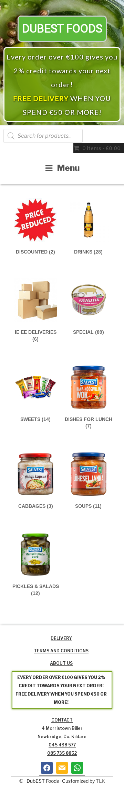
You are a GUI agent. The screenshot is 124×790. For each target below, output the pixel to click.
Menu (68, 168)
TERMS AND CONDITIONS (61, 650)
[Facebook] (46, 767)
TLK (100, 781)
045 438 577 (62, 744)
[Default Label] (62, 767)
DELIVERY (61, 638)
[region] (62, 62)
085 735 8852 (62, 753)
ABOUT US (61, 663)
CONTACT (62, 720)
